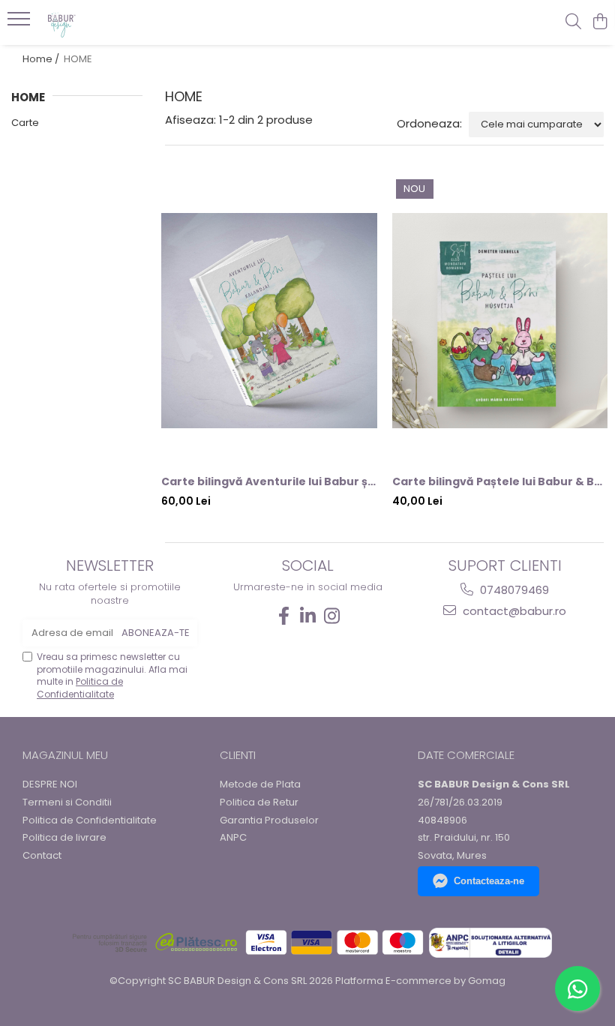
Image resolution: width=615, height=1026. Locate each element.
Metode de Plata (260, 784)
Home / (42, 59)
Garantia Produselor (269, 820)
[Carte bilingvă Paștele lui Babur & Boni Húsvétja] (500, 321)
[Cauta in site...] (573, 23)
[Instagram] (331, 616)
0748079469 (513, 590)
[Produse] (21, 23)
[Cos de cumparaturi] (600, 23)
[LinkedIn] (307, 616)
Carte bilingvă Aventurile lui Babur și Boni (269, 481)
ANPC (233, 837)
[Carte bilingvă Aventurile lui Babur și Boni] (269, 321)
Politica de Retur (259, 802)
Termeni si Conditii (67, 802)
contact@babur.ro (513, 611)
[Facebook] (283, 616)
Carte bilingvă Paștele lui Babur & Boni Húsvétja (500, 481)
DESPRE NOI (49, 784)
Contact (42, 855)
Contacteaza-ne (489, 880)
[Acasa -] (102, 22)
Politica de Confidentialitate (80, 687)
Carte (25, 123)
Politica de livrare (64, 837)
